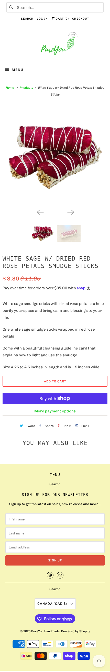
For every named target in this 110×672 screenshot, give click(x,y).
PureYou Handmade (45, 631)
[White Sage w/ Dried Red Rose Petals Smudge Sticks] (55, 155)
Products (27, 87)
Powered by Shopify (75, 631)
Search (27, 18)
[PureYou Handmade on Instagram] (50, 575)
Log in (42, 18)
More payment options (55, 411)
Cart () (62, 18)
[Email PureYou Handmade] (60, 575)
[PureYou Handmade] (55, 44)
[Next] (70, 211)
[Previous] (39, 211)
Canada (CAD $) (52, 604)
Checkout (80, 18)
